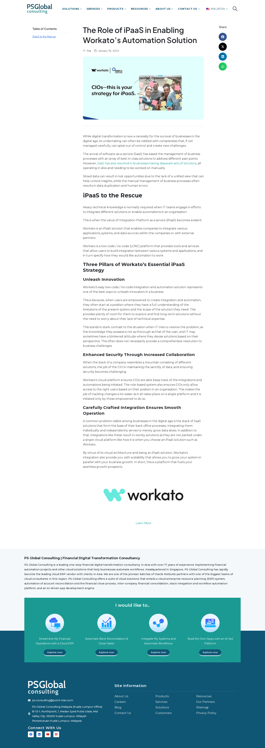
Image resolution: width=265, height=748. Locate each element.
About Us (163, 8)
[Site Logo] (39, 9)
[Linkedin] (39, 734)
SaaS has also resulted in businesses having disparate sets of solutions (146, 163)
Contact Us (187, 8)
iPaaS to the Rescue (44, 36)
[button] (235, 8)
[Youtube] (48, 734)
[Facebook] (31, 734)
